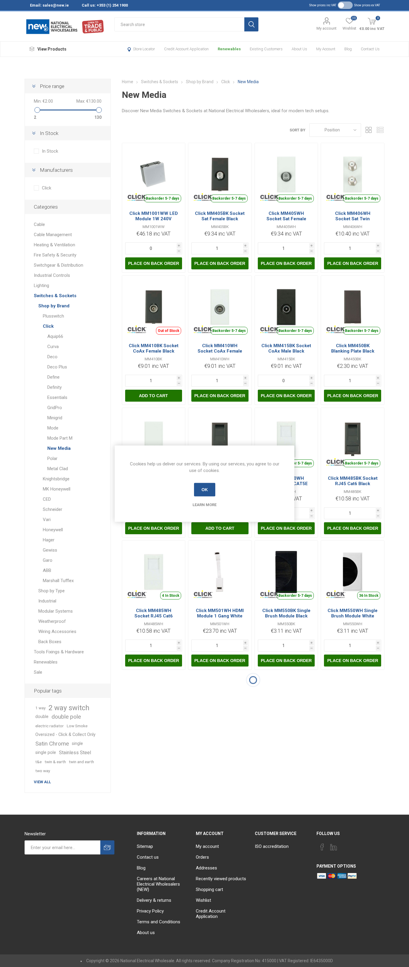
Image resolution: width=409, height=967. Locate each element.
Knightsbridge (56, 479)
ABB (47, 570)
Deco (52, 356)
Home (127, 81)
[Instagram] (345, 845)
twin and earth (81, 761)
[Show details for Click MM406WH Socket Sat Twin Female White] (352, 174)
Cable (39, 224)
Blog (348, 49)
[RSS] (356, 845)
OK (205, 489)
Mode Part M (59, 438)
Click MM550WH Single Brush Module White (353, 613)
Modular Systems (55, 611)
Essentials (57, 397)
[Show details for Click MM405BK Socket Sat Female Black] (220, 174)
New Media (59, 448)
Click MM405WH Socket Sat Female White (286, 219)
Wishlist (203, 900)
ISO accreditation (272, 846)
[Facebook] (322, 847)
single (77, 743)
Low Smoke (77, 725)
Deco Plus (57, 367)
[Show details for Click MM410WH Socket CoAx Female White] (220, 307)
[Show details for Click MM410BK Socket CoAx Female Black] (153, 307)
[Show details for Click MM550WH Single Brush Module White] (352, 572)
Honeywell (53, 529)
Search (251, 24)
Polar (52, 458)
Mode (52, 428)
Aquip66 (55, 336)
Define (53, 377)
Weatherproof (52, 621)
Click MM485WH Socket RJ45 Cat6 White (153, 616)
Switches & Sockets (55, 295)
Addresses (206, 868)
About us (299, 49)
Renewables (229, 49)
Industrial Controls (52, 275)
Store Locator (144, 49)
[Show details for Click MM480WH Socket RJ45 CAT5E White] (286, 439)
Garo (47, 560)
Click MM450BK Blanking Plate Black (352, 348)
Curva (53, 346)
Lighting (41, 285)
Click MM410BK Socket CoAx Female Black (153, 348)
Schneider (52, 509)
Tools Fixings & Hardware (59, 652)
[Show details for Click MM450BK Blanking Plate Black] (352, 307)
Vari (47, 519)
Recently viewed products (221, 878)
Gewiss (50, 550)
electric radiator (49, 725)
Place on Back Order (153, 263)
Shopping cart (209, 889)
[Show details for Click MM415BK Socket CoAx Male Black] (286, 307)
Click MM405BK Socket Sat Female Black (220, 216)
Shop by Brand (53, 306)
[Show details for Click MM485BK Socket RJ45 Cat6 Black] (352, 439)
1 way (40, 707)
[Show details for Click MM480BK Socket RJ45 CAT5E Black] (220, 439)
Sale (38, 672)
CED (47, 499)
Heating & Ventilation (54, 245)
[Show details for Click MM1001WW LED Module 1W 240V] (153, 174)
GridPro (54, 407)
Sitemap (145, 846)
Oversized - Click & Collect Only (65, 734)
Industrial (47, 601)
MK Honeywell (56, 489)
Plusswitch (53, 316)
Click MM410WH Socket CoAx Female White (220, 351)
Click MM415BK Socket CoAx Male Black (286, 348)
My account (326, 28)
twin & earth (55, 761)
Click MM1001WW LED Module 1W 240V (153, 216)
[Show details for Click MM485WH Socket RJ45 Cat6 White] (153, 572)
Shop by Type (51, 590)
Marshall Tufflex (58, 580)
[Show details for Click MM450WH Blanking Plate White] (153, 439)
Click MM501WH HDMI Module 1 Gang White (220, 613)
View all (42, 782)
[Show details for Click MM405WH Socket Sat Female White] (286, 174)
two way (42, 770)
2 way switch (69, 708)
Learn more (204, 504)
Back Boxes (49, 641)
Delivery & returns (154, 900)
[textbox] (179, 24)
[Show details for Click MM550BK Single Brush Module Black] (286, 572)
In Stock (50, 151)
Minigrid (54, 417)
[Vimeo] (333, 847)
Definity (54, 387)
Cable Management (53, 234)
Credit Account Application (186, 49)
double (42, 716)
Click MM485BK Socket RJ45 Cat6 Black (353, 481)
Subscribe (107, 847)
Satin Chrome (52, 743)
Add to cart (153, 395)
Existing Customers (266, 49)
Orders (202, 857)
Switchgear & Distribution (58, 265)
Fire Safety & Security (55, 255)
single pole (45, 752)
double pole (66, 716)
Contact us (370, 49)
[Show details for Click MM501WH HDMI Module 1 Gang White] (220, 572)
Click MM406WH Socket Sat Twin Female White (352, 219)
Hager (48, 540)
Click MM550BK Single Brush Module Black (286, 613)
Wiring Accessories (57, 631)
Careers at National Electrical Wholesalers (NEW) (158, 884)
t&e (38, 761)
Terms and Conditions (158, 922)
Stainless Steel (75, 752)
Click (46, 188)
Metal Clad (57, 468)
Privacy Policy (150, 911)
